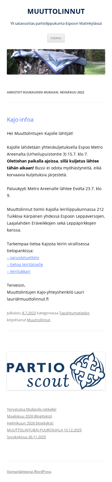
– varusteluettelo (23, 257)
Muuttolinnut (38, 319)
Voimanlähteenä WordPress (29, 471)
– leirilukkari (18, 271)
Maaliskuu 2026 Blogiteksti (29, 416)
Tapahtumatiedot (74, 312)
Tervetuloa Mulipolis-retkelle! (31, 409)
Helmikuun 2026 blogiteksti (30, 423)
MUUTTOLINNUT (56, 11)
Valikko (56, 38)
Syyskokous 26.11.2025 (26, 436)
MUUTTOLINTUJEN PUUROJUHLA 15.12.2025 (44, 430)
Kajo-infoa (20, 119)
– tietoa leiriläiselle (25, 264)
